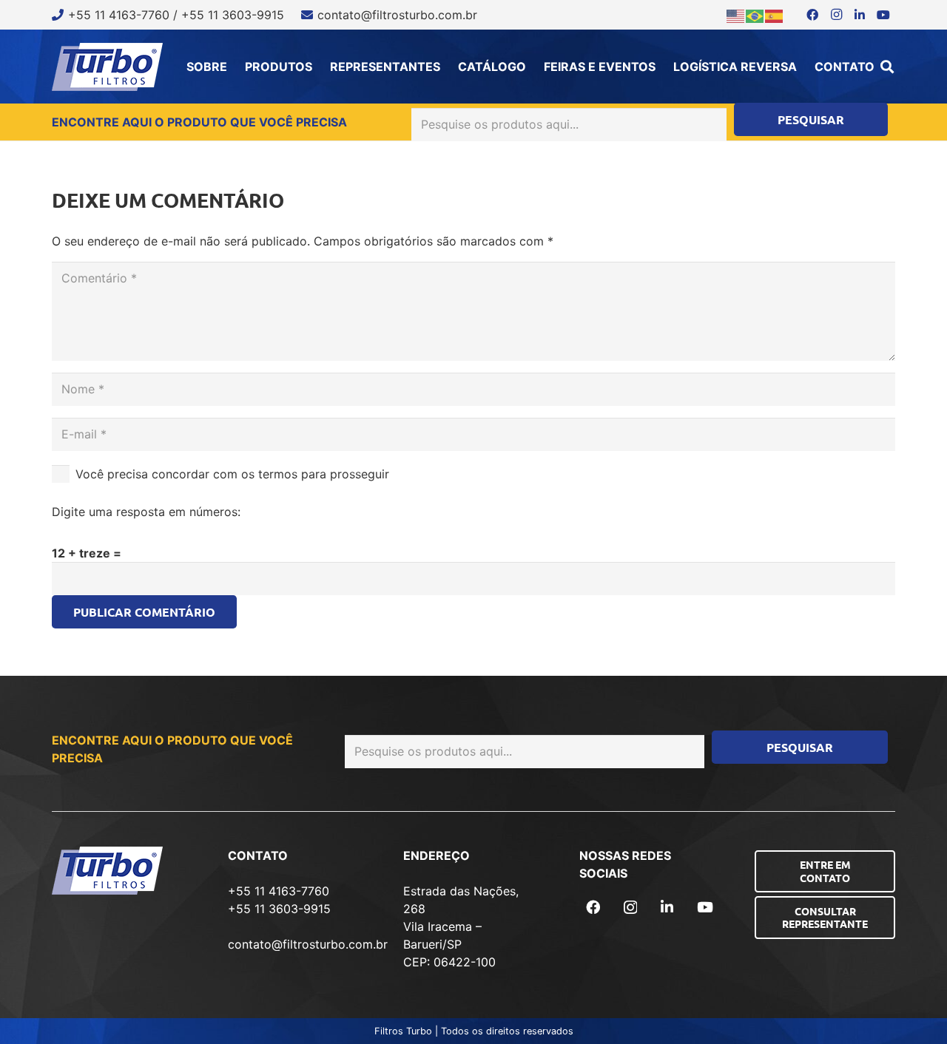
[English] (736, 14)
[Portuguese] (755, 14)
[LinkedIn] (860, 15)
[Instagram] (836, 15)
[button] (887, 66)
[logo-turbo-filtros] (107, 67)
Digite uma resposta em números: (146, 511)
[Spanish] (774, 14)
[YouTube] (883, 15)
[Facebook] (812, 15)
